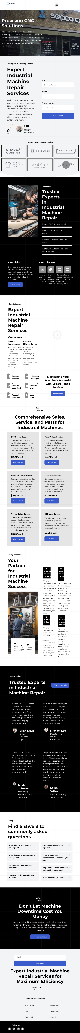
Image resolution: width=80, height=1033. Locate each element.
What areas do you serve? (53, 878)
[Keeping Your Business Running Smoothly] (51, 269)
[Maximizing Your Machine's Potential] (42, 269)
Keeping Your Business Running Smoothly (51, 279)
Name (44, 80)
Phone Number (48, 103)
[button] (56, 5)
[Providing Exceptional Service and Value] (67, 269)
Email (44, 91)
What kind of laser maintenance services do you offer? (55, 857)
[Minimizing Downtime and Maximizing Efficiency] (59, 269)
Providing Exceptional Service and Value (68, 279)
